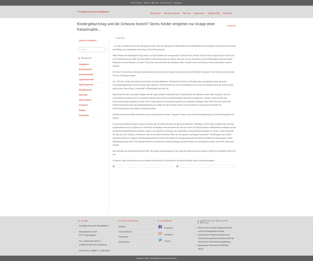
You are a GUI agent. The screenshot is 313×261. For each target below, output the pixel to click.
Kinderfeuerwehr (86, 85)
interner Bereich (125, 232)
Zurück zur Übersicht (88, 40)
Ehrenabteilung (85, 90)
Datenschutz (124, 242)
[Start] (225, 26)
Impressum (123, 237)
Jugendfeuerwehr (86, 79)
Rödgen (178, 3)
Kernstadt (136, 3)
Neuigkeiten (232, 26)
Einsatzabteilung (86, 74)
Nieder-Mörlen (151, 3)
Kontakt (122, 226)
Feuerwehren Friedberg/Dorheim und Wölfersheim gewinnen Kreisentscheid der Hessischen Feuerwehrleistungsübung (216, 238)
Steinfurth (166, 3)
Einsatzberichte (85, 69)
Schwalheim (84, 115)
